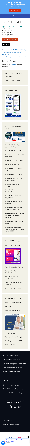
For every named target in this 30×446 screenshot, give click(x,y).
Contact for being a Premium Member (14, 363)
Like (7, 44)
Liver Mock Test (10, 345)
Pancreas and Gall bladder (13, 303)
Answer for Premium (10, 39)
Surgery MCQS (15, 3)
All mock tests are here (12, 80)
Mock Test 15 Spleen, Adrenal (14, 151)
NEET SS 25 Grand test (12, 245)
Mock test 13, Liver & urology (14, 160)
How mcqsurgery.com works (12, 371)
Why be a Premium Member (11, 360)
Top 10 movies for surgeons (11, 385)
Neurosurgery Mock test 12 (14, 164)
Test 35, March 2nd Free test (14, 267)
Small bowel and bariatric (13, 310)
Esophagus (13, 341)
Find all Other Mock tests (13, 288)
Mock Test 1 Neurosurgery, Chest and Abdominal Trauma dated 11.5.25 (14, 229)
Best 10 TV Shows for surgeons (13, 389)
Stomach (8, 306)
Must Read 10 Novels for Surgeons (14, 393)
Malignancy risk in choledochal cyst (15, 57)
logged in (13, 64)
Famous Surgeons (8, 420)
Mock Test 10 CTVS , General (14, 174)
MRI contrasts (8, 50)
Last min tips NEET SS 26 (11, 424)
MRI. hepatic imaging (19, 50)
